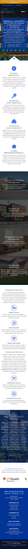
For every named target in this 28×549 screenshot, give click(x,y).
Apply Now (13, 113)
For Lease (14, 518)
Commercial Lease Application (14, 525)
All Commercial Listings (14, 515)
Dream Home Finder (14, 509)
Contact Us (16, 164)
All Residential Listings (14, 505)
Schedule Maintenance (7, 5)
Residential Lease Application (14, 523)
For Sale (14, 516)
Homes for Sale (14, 506)
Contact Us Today (14, 45)
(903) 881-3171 (19, 5)
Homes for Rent (14, 508)
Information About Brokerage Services (14, 532)
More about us (14, 455)
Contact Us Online (14, 534)
